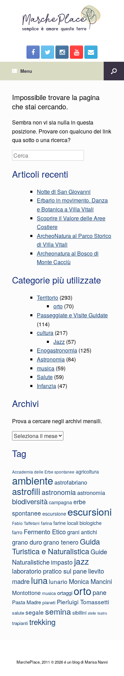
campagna (60, 502)
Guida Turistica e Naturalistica (56, 546)
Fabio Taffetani (26, 523)
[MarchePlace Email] (90, 52)
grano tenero (61, 542)
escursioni (90, 511)
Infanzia (46, 386)
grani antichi (82, 532)
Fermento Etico (45, 531)
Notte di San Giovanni (64, 192)
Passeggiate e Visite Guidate (72, 315)
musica (45, 368)
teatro (102, 613)
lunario (58, 581)
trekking (42, 621)
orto (58, 306)
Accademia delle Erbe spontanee (43, 472)
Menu (26, 71)
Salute (45, 377)
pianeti (48, 602)
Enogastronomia (57, 350)
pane (99, 592)
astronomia (59, 492)
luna (39, 580)
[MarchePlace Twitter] (47, 52)
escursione (54, 513)
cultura (45, 333)
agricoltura (87, 471)
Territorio (47, 297)
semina (58, 611)
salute (18, 612)
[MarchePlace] (62, 18)
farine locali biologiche (77, 522)
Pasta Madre (26, 602)
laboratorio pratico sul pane (49, 570)
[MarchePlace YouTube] (76, 52)
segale (34, 612)
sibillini (79, 612)
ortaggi (64, 592)
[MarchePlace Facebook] (33, 52)
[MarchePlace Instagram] (62, 52)
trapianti (20, 623)
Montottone (26, 592)
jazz (81, 561)
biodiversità (30, 501)
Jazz (59, 342)
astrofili (26, 491)
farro (17, 532)
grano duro (27, 541)
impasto (62, 562)
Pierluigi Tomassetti (83, 601)
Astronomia (51, 359)
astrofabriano (70, 482)
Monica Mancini (90, 581)
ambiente (32, 480)
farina (46, 523)
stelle (92, 613)
